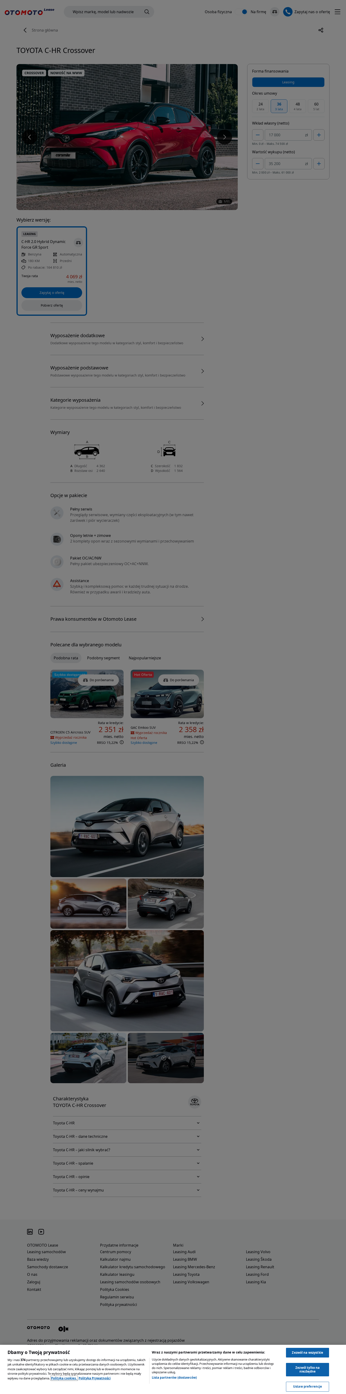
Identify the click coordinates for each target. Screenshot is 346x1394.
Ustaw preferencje (307, 1386)
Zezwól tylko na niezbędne (307, 1370)
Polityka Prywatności (95, 1378)
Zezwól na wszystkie (307, 1352)
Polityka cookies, (64, 1378)
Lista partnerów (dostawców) (174, 1377)
